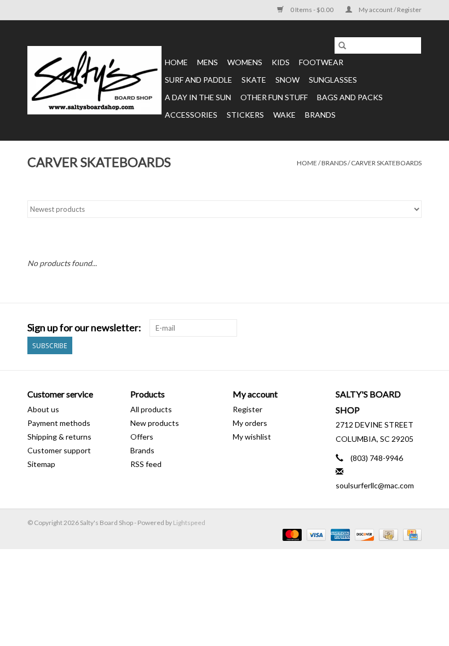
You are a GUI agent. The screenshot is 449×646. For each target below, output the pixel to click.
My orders (250, 423)
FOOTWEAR (321, 62)
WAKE (284, 114)
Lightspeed (189, 522)
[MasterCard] (291, 534)
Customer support (59, 450)
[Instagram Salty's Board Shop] (413, 328)
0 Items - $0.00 (312, 9)
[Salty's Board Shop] (94, 80)
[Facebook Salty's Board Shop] (393, 328)
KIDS (281, 62)
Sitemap (41, 464)
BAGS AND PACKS (350, 97)
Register (247, 409)
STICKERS (245, 114)
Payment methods (58, 423)
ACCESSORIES (191, 114)
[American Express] (339, 534)
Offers (141, 436)
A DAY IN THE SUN (198, 97)
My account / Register (390, 9)
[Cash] (387, 534)
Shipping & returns (59, 436)
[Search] (342, 45)
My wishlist (252, 436)
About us (43, 409)
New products (154, 423)
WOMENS (244, 62)
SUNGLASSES (333, 79)
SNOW (287, 79)
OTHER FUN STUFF (274, 97)
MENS (207, 62)
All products (151, 409)
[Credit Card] (410, 534)
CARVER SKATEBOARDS (386, 163)
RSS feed (146, 464)
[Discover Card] (363, 534)
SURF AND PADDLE (198, 79)
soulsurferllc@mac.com (375, 485)
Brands (320, 114)
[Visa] (315, 534)
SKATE (253, 79)
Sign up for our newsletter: (84, 327)
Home (176, 62)
